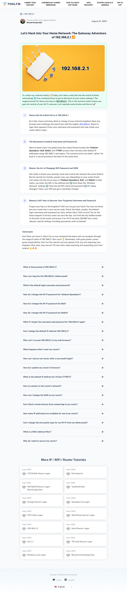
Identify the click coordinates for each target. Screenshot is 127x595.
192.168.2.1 (61, 101)
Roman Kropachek (34, 23)
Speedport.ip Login (80, 502)
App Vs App (120, 4)
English (61, 587)
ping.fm (13, 4)
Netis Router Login (80, 528)
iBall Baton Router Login (83, 515)
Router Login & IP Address (105, 4)
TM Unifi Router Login (81, 541)
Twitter (59, 580)
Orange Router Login (37, 502)
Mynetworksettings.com (83, 555)
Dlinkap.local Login (36, 555)
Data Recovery (88, 4)
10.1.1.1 (30, 541)
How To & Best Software (72, 4)
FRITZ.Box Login (35, 515)
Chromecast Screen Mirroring (51, 4)
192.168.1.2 (32, 528)
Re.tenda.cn (77, 473)
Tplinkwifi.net (78, 487)
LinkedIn (71, 580)
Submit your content (30, 4)
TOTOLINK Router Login (38, 473)
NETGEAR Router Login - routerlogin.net (39, 488)
